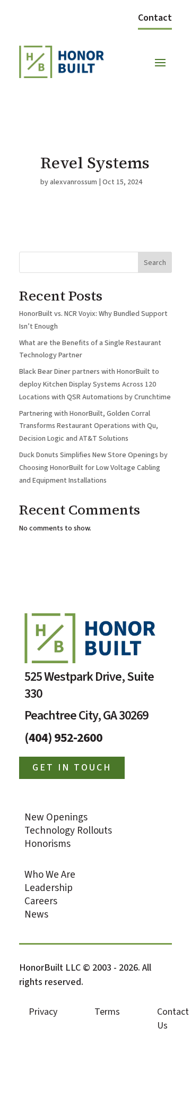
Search (155, 263)
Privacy (43, 1011)
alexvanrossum (73, 182)
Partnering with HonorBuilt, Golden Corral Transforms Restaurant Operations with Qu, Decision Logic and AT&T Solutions (88, 426)
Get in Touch (71, 767)
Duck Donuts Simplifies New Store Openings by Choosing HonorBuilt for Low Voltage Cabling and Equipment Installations (93, 468)
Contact (155, 17)
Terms (107, 1011)
